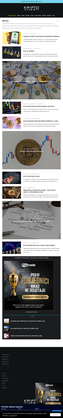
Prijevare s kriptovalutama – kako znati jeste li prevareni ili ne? (39, 191)
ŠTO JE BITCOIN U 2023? (31, 176)
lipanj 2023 (5, 359)
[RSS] (7, 8)
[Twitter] (5, 8)
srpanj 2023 (5, 356)
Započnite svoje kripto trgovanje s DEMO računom (31, 1)
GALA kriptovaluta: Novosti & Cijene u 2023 (24, 328)
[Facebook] (3, 8)
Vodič (32, 15)
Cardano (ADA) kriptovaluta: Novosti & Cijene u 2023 (28, 321)
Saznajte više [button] (13, 415)
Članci (23, 15)
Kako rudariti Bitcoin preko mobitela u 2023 (40, 121)
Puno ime (3, 409)
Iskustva (49, 15)
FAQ (53, 15)
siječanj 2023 (5, 363)
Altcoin (44, 15)
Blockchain (37, 15)
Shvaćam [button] (55, 414)
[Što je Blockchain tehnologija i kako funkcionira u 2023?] (31, 220)
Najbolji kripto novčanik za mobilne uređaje (41, 36)
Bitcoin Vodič (26, 103)
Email (19, 409)
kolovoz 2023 (5, 354)
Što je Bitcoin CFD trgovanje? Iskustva (39, 106)
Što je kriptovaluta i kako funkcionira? (39, 245)
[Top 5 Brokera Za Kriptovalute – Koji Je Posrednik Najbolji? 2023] (31, 80)
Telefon (37, 409)
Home (18, 15)
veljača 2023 (5, 361)
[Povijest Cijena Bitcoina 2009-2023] (31, 150)
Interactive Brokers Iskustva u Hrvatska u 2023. (26, 335)
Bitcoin (27, 15)
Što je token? (28, 51)
